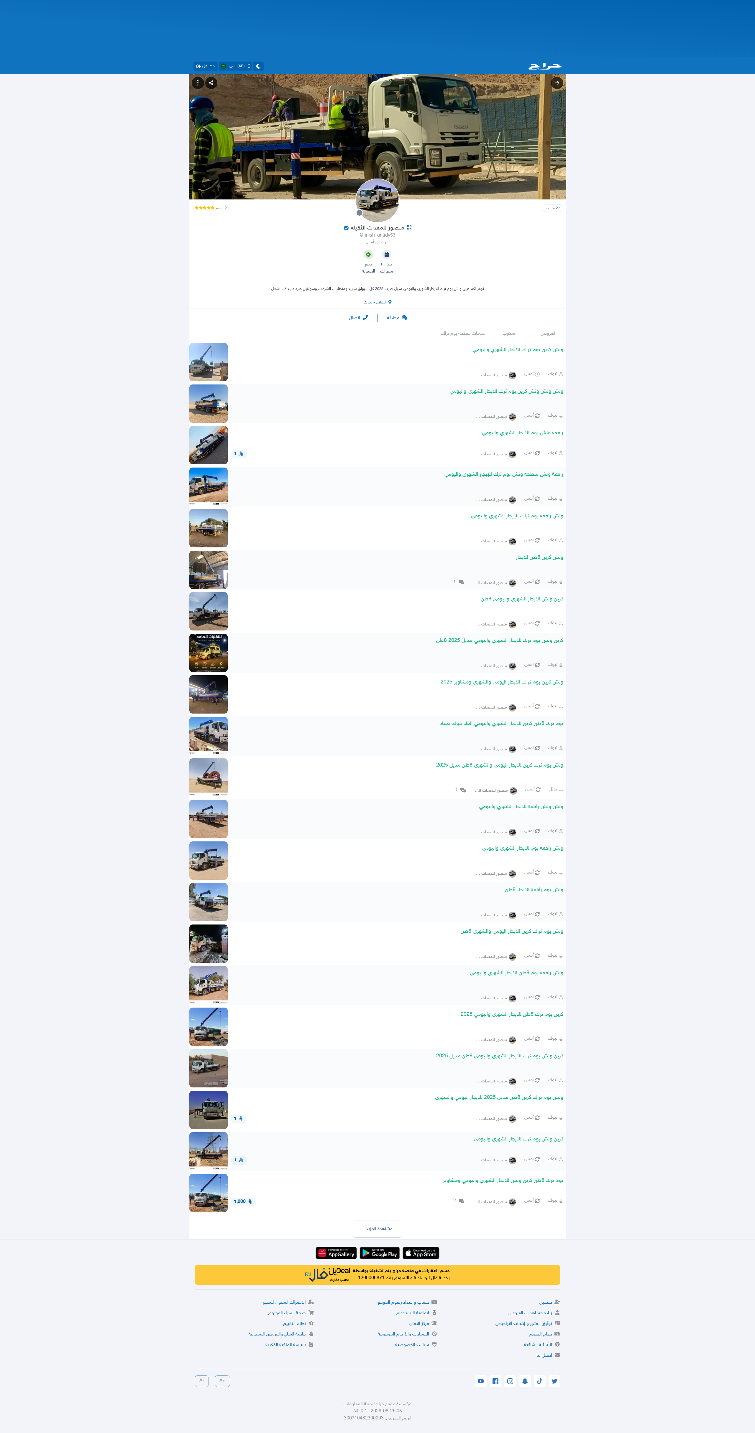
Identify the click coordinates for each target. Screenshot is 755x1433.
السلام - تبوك (375, 302)
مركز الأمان (419, 1324)
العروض (548, 333)
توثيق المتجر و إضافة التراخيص (523, 1324)
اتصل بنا (544, 1355)
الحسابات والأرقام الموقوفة (403, 1334)
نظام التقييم (294, 1324)
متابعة (553, 208)
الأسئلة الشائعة (538, 1345)
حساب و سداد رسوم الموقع (403, 1302)
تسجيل (545, 1302)
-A (201, 1381)
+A (222, 1381)
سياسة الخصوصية (412, 1345)
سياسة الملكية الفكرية (285, 1345)
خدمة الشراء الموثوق (287, 1313)
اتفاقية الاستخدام (412, 1313)
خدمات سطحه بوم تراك (463, 333)
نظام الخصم (540, 1334)
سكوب (509, 333)
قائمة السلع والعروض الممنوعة (277, 1334)
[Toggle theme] (258, 66)
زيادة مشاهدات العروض (530, 1313)
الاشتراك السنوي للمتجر (284, 1302)
